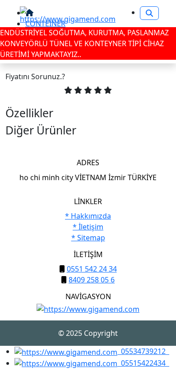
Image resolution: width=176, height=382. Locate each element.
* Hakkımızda (88, 216)
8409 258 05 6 (92, 280)
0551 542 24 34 (92, 269)
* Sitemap (88, 238)
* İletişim (88, 227)
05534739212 (143, 351)
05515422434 (143, 363)
